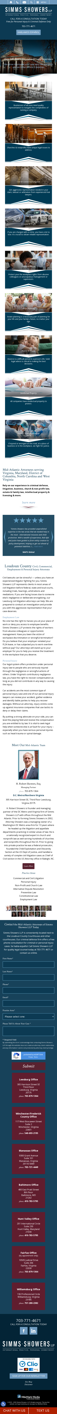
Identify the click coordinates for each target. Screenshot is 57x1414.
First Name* (8, 958)
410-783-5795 (31, 1201)
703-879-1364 (31, 791)
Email (24, 2)
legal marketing (22, 1404)
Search (31, 2)
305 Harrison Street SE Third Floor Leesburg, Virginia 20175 (28, 1088)
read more (44, 543)
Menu (43, 2)
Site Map (28, 1382)
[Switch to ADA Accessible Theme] (3, 1404)
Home (11, 2)
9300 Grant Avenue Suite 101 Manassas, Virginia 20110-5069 (28, 1159)
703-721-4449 (31, 1167)
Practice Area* (9, 1010)
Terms (36, 1057)
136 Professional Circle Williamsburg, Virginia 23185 (28, 1297)
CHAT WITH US (14, 1410)
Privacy (30, 1057)
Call (17, 2)
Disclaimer (29, 1384)
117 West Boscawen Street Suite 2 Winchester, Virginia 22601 (28, 1125)
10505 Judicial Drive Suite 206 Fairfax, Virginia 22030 (28, 1264)
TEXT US (42, 1410)
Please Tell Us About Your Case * (17, 1023)
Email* (5, 997)
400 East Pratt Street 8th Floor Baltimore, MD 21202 (28, 1193)
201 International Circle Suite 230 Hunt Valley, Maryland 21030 (28, 1227)
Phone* (6, 984)
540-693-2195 (31, 1133)
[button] (5, 537)
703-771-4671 (28, 26)
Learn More (28, 866)
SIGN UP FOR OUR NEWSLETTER (28, 1375)
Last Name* (8, 971)
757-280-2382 (31, 1303)
